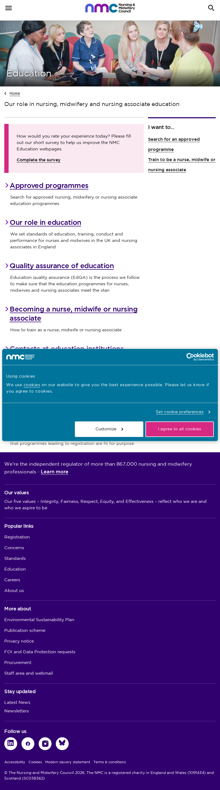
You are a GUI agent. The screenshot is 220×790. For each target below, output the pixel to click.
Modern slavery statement (67, 762)
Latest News (17, 703)
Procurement (17, 663)
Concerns (14, 548)
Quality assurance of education (62, 265)
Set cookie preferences (179, 412)
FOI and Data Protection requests (39, 652)
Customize (106, 429)
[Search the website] (211, 8)
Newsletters (16, 711)
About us (14, 591)
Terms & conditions (109, 762)
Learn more (54, 472)
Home (15, 93)
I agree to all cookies (179, 429)
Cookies (35, 762)
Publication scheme (24, 631)
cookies (32, 384)
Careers (12, 580)
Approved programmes (49, 185)
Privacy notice (19, 641)
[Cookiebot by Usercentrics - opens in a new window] (190, 357)
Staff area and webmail (28, 673)
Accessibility (14, 762)
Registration (17, 537)
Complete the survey (39, 160)
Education (15, 569)
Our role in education (45, 222)
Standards (15, 559)
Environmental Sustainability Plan (39, 620)
